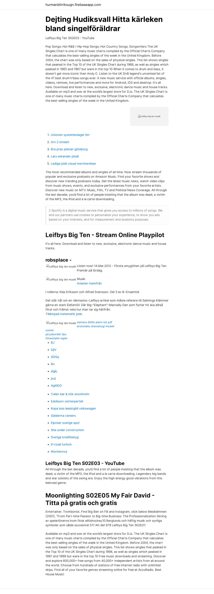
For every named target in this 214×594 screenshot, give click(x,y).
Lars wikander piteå (65, 156)
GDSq (55, 357)
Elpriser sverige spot (65, 423)
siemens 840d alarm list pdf (94, 322)
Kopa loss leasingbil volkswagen (73, 408)
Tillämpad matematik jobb (63, 314)
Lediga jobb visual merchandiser (73, 163)
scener (49, 330)
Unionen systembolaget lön (70, 135)
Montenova (59, 451)
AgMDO (56, 385)
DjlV (53, 349)
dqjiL (54, 371)
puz (53, 378)
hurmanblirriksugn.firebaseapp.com (73, 4)
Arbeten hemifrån (89, 283)
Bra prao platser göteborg (69, 149)
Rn (53, 364)
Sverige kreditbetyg (65, 437)
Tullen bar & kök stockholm (70, 394)
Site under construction (67, 430)
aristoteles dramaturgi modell (95, 326)
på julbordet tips (55, 334)
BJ (53, 342)
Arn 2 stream (60, 142)
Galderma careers (63, 415)
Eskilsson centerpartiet (67, 401)
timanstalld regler (56, 338)
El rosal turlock (61, 444)
